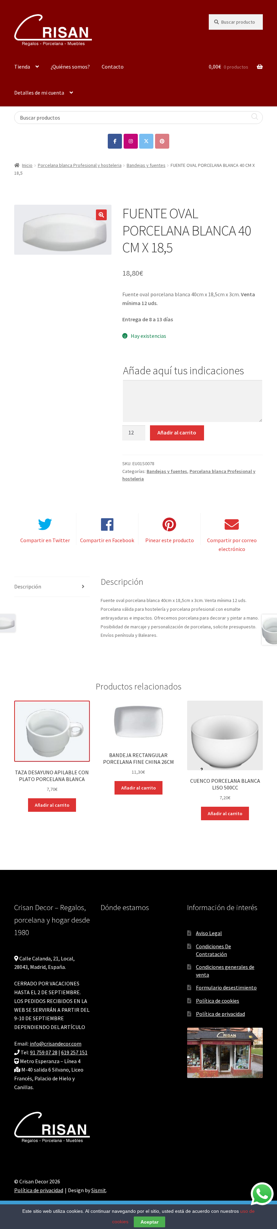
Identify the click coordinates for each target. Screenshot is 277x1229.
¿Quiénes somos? (70, 66)
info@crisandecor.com (55, 1043)
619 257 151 (74, 1052)
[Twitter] (146, 141)
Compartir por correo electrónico (232, 544)
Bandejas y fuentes (146, 165)
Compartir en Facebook (107, 540)
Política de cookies (217, 1000)
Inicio (27, 165)
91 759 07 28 (43, 1052)
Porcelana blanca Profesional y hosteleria (80, 165)
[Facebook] (115, 141)
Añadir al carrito (176, 432)
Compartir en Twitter (45, 540)
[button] (101, 214)
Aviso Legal (209, 933)
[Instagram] (131, 141)
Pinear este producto (169, 540)
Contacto (113, 66)
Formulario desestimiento (226, 987)
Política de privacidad (220, 1013)
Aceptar (149, 1222)
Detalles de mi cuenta (39, 92)
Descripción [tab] (27, 586)
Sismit (98, 1190)
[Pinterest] (162, 141)
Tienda (22, 66)
